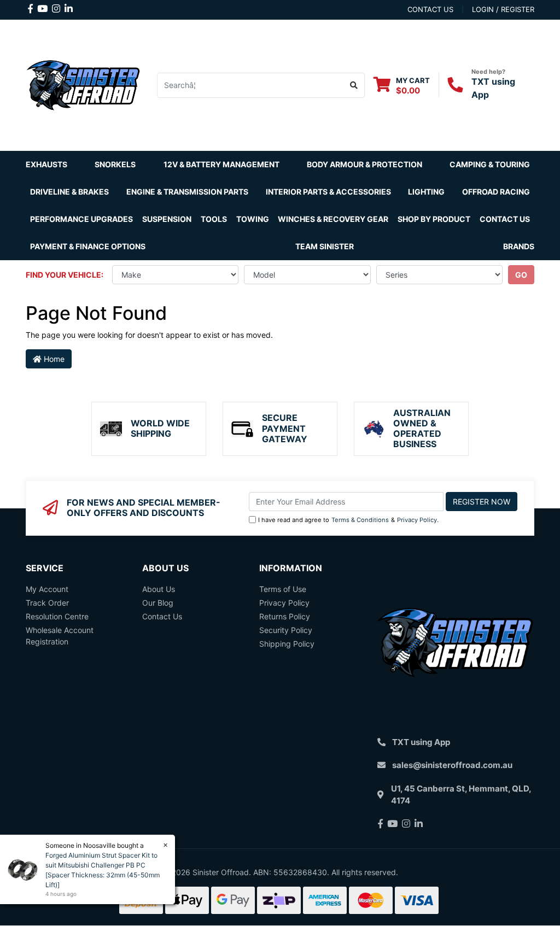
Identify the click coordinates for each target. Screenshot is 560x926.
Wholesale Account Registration (60, 635)
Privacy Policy (417, 520)
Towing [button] (252, 219)
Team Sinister (324, 246)
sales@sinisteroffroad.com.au (452, 765)
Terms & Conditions (360, 520)
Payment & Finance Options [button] (87, 246)
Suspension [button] (166, 219)
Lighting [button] (426, 191)
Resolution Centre (57, 616)
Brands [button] (518, 246)
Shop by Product (434, 219)
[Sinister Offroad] (83, 84)
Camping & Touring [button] (490, 164)
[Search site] (354, 85)
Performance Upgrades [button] (81, 219)
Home (53, 359)
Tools (214, 219)
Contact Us (505, 219)
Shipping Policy (286, 643)
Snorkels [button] (115, 164)
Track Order (47, 602)
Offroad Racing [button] (496, 191)
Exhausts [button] (46, 164)
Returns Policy (284, 616)
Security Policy (285, 630)
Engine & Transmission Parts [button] (187, 191)
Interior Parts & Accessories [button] (328, 191)
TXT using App (421, 742)
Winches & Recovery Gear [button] (333, 219)
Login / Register (503, 9)
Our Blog (157, 602)
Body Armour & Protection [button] (364, 164)
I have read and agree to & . (348, 520)
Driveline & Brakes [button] (69, 191)
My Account (47, 589)
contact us (430, 9)
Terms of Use (282, 589)
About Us (158, 589)
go (521, 274)
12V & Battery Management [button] (221, 164)
